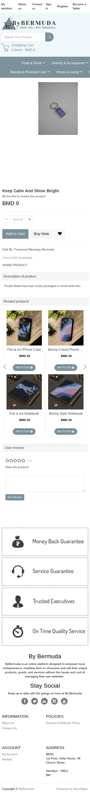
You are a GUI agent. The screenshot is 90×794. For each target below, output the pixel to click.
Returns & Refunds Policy (63, 723)
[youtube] (64, 701)
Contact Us (9, 728)
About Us (8, 723)
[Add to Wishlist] (59, 234)
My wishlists (6, 6)
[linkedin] (44, 701)
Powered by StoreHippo (72, 788)
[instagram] (54, 701)
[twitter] (35, 701)
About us (22, 6)
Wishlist (7, 759)
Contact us (37, 6)
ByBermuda (26, 788)
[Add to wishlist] (39, 312)
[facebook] (24, 701)
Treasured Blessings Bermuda (34, 249)
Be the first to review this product (24, 196)
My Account (9, 754)
